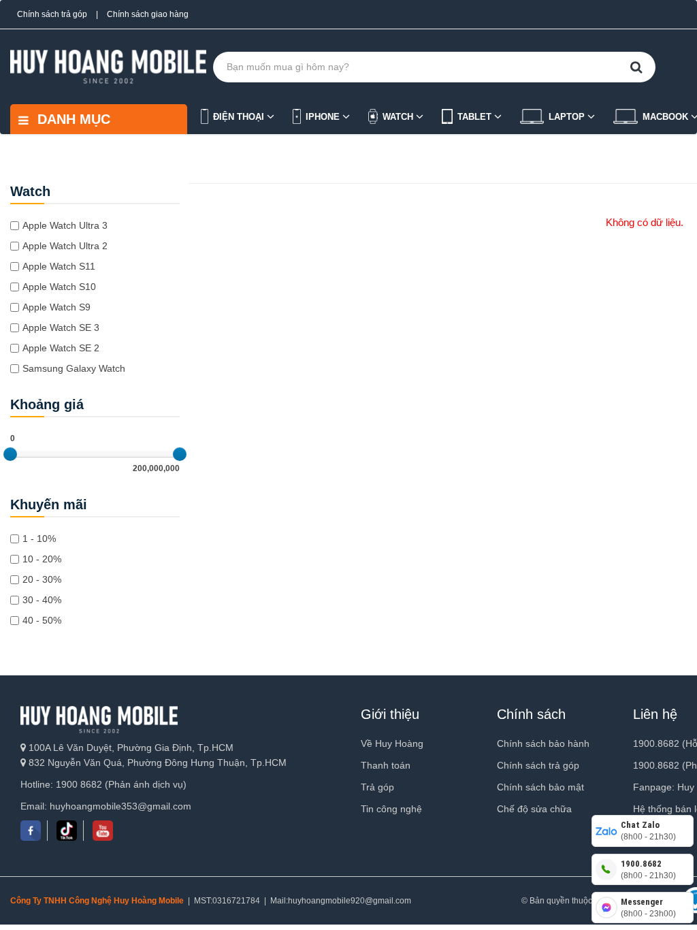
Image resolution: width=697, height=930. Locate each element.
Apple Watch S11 (58, 266)
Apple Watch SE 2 (60, 347)
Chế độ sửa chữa (534, 808)
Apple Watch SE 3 (60, 327)
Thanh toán (385, 765)
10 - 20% (41, 559)
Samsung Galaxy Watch (73, 368)
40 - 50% (41, 620)
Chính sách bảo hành (543, 743)
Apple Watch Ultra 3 (65, 225)
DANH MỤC (71, 119)
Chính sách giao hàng (148, 14)
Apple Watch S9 (56, 307)
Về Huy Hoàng (392, 743)
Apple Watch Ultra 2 (65, 245)
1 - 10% (39, 538)
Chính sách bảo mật (540, 787)
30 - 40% (41, 599)
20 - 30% (41, 579)
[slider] (10, 454)
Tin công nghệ (391, 808)
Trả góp (377, 787)
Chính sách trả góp (52, 14)
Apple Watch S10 (59, 286)
